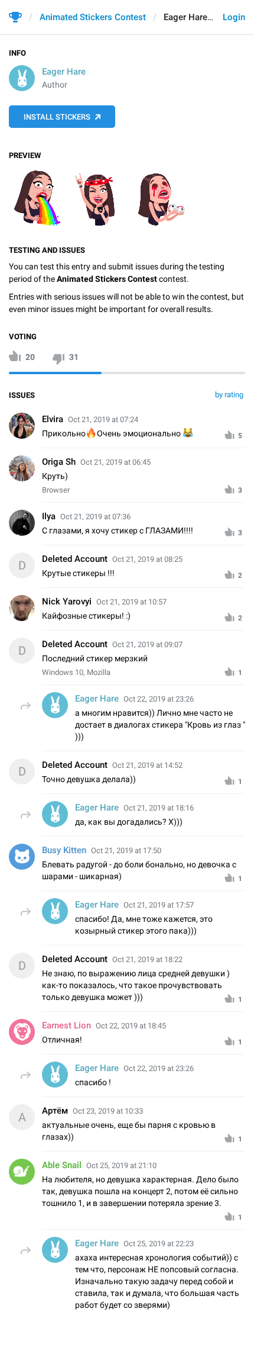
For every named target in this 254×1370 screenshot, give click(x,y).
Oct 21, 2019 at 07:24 (103, 419)
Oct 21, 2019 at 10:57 (131, 601)
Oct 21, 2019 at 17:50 (126, 850)
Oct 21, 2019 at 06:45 (115, 462)
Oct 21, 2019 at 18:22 (147, 959)
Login (234, 17)
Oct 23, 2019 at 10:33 (108, 1111)
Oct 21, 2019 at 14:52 (147, 765)
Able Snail (62, 1165)
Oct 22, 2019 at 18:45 (131, 1025)
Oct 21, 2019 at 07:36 (95, 516)
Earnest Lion (66, 1025)
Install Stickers (57, 116)
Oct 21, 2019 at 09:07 (147, 644)
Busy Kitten (64, 850)
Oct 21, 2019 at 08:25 (147, 559)
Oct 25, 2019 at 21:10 (121, 1165)
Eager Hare (64, 71)
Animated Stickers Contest (93, 17)
